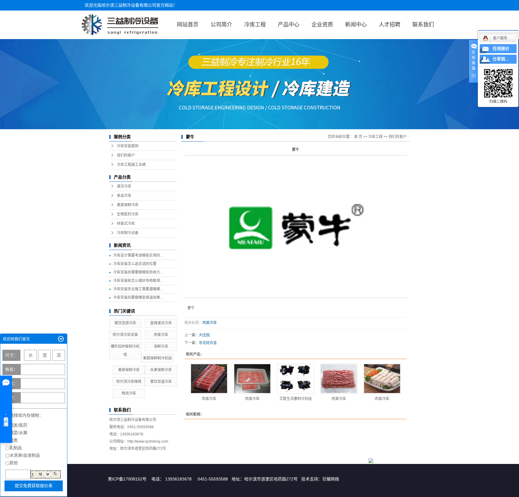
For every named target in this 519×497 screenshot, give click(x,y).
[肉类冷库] (209, 379)
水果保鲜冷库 (161, 370)
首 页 (358, 137)
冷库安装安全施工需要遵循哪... (138, 289)
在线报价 (501, 48)
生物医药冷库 (127, 214)
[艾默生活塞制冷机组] (295, 379)
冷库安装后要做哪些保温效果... (138, 297)
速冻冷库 (124, 186)
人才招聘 (389, 25)
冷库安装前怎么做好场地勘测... (138, 281)
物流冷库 (129, 393)
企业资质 (322, 25)
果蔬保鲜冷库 (127, 205)
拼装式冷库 (126, 223)
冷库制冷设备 (127, 233)
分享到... (501, 59)
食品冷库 (124, 196)
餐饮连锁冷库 (125, 323)
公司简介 (221, 25)
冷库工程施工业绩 (131, 165)
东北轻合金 (208, 343)
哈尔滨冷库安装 (125, 335)
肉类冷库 (161, 335)
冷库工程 (255, 25)
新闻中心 (356, 25)
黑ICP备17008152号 (127, 479)
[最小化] (61, 339)
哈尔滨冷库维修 (128, 382)
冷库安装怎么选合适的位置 (134, 264)
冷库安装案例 (127, 146)
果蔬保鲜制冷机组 (157, 358)
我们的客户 (126, 155)
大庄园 (204, 335)
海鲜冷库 (161, 346)
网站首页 (188, 25)
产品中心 (288, 25)
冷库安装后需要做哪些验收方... (138, 272)
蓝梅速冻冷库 (161, 323)
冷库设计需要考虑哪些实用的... (138, 255)
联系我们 (423, 25)
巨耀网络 (330, 479)
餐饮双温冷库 (161, 382)
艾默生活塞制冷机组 (295, 399)
